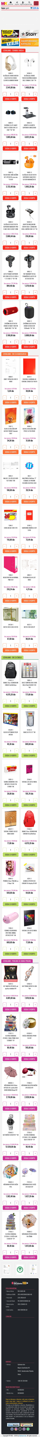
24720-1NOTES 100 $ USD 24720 (10, 625)
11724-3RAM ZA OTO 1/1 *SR (29, 731)
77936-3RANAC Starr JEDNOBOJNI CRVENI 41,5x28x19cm (29, 831)
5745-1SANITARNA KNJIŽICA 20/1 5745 (29, 527)
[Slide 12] (24, 24)
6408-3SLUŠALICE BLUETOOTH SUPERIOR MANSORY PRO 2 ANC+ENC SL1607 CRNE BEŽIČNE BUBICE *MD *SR (10, 225)
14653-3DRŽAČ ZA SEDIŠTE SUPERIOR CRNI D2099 (29, 125)
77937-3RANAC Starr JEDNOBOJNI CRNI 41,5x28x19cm (10, 682)
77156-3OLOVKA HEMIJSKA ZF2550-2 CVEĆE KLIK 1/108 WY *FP (10, 1235)
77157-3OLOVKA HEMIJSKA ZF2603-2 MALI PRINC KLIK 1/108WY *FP (11, 1036)
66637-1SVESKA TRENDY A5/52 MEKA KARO (10, 831)
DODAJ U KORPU (10, 99)
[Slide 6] (15, 24)
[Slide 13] (26, 24)
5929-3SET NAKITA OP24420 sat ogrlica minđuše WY (10, 986)
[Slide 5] (13, 24)
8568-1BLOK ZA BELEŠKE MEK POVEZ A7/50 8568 (29, 428)
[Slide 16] (31, 24)
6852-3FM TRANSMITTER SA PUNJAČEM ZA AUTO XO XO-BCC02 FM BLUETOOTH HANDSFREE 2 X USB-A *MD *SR (29, 275)
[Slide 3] (10, 24)
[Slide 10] (21, 24)
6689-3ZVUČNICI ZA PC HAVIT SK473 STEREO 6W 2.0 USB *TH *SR (10, 126)
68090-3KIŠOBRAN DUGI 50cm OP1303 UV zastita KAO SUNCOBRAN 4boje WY (11, 1086)
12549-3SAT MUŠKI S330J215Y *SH (11, 1133)
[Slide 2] (8, 24)
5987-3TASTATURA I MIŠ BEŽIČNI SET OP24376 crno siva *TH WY (10, 175)
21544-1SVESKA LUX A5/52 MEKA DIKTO (29, 930)
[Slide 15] (29, 24)
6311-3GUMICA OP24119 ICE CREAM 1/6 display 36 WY (29, 880)
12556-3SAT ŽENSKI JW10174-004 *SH (29, 986)
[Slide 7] (16, 24)
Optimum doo (22, 1435)
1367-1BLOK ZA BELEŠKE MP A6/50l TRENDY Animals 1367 (11, 429)
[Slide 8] (18, 24)
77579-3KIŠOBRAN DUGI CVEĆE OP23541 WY (29, 1184)
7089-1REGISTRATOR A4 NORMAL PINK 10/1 (10, 577)
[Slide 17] (33, 24)
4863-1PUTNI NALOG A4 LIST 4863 (29, 577)
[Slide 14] (28, 24)
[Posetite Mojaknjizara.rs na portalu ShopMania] (13, 1424)
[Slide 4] (11, 24)
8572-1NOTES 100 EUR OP (29, 625)
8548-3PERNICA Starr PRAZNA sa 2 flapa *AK (10, 880)
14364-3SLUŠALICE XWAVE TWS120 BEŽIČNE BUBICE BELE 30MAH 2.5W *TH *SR (29, 76)
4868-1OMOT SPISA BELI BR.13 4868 (11, 379)
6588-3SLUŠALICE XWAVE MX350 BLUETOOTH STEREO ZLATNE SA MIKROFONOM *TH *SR (10, 76)
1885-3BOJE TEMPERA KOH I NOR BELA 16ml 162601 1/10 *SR (29, 683)
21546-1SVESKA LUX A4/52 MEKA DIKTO (29, 781)
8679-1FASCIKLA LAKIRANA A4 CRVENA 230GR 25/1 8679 (29, 379)
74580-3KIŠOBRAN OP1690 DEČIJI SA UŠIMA (29, 1233)
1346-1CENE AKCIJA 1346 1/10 (10, 526)
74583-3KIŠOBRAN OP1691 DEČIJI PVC (10, 1184)
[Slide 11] (23, 24)
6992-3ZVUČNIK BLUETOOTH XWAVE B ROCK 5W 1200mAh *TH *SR (29, 324)
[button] (36, 3)
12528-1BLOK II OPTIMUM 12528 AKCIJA (11, 732)
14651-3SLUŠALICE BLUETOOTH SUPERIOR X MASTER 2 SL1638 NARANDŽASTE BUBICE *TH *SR (29, 175)
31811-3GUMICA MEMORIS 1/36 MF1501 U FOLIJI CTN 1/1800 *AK (10, 782)
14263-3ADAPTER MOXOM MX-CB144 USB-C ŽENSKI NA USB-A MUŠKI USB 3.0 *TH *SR (29, 225)
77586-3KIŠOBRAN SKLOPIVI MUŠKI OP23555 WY (29, 1085)
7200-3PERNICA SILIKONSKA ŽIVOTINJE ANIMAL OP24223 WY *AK (11, 931)
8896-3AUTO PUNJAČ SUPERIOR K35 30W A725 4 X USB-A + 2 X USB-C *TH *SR (10, 275)
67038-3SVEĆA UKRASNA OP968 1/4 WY (29, 1035)
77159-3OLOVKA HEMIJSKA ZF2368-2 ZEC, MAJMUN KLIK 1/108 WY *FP (29, 1135)
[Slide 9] (20, 24)
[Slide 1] (6, 24)
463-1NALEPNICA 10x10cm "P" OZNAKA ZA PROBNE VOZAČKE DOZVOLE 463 (29, 479)
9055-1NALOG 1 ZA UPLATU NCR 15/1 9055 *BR (10, 478)
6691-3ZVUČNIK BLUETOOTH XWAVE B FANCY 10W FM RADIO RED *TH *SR (11, 324)
